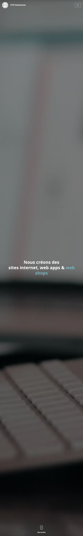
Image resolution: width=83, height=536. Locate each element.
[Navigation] (78, 5)
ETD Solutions (18, 4)
